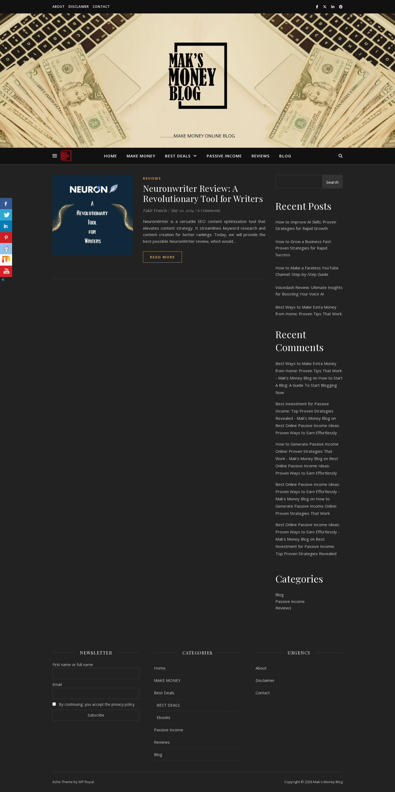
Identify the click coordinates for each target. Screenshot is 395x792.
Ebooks (163, 717)
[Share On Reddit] (6, 248)
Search (332, 182)
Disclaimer (79, 6)
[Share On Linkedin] (6, 226)
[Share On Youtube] (6, 271)
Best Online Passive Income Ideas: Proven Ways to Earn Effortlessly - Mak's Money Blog (307, 491)
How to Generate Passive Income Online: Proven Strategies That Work (306, 506)
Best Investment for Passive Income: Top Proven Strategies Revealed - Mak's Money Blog (304, 411)
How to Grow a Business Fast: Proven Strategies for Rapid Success (303, 248)
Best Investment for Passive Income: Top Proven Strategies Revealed (305, 546)
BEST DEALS (168, 705)
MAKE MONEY (141, 155)
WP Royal (86, 781)
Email (57, 684)
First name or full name (72, 664)
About (58, 6)
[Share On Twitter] (6, 214)
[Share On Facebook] (6, 203)
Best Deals (178, 155)
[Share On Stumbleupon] (6, 260)
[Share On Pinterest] (6, 237)
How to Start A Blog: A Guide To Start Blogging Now (309, 385)
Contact (101, 6)
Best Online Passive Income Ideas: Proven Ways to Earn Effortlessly (306, 466)
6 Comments (208, 210)
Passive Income (224, 155)
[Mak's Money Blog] (197, 75)
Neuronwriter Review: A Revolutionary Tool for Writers (203, 193)
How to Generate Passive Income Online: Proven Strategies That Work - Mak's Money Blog (307, 451)
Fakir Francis (155, 210)
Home (110, 155)
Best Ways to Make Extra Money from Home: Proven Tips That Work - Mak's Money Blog (308, 371)
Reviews (261, 155)
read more (162, 257)
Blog (285, 155)
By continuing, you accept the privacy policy (96, 704)
